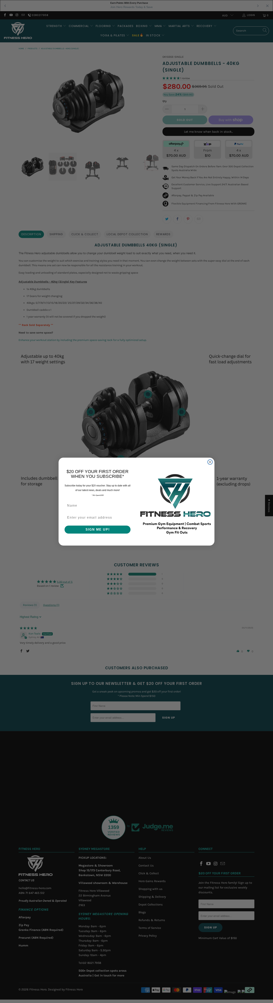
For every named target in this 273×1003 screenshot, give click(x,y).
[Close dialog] (210, 462)
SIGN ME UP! (98, 529)
